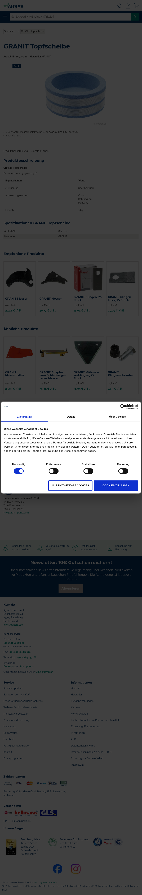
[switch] (54, 471)
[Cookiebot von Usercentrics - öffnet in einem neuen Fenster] (123, 406)
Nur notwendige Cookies (70, 485)
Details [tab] (71, 416)
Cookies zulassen (116, 485)
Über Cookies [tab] (117, 416)
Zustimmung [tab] (24, 416)
